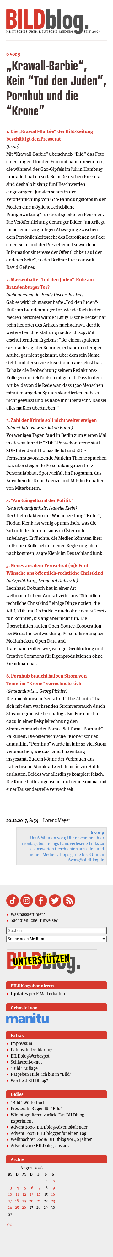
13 (31, 1194)
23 (53, 1201)
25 (17, 1207)
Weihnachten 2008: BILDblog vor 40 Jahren (52, 1139)
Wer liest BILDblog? (29, 1080)
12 (24, 1194)
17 (10, 1201)
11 (17, 1194)
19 (24, 1201)
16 (53, 1194)
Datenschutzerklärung (31, 1050)
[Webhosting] (27, 1022)
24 (10, 1207)
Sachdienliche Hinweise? (34, 920)
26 (24, 1207)
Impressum (21, 1043)
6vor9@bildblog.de (86, 860)
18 (17, 1201)
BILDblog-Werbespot (30, 1056)
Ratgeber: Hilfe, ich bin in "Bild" (41, 1074)
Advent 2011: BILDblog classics (40, 1145)
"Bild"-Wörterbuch (28, 1102)
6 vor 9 (13, 54)
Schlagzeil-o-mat (26, 1062)
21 (38, 1201)
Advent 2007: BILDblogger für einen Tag (48, 1133)
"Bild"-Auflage (24, 1068)
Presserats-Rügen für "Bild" (36, 1108)
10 (10, 1194)
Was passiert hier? (28, 914)
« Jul (9, 1224)
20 (31, 1201)
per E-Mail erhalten (38, 994)
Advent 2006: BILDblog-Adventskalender (49, 1127)
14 (38, 1194)
